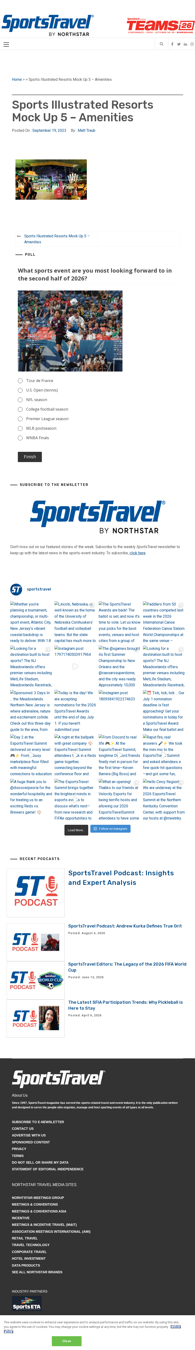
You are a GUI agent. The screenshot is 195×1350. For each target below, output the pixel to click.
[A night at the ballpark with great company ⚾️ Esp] (75, 755)
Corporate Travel (29, 1252)
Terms (18, 1156)
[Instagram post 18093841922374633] (120, 711)
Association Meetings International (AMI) (51, 1231)
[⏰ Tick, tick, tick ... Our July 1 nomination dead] (164, 711)
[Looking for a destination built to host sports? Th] (31, 667)
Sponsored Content (31, 1142)
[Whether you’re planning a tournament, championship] (31, 622)
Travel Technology (30, 1245)
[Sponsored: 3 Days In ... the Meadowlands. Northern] (31, 711)
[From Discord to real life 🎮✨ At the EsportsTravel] (120, 755)
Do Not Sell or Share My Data (40, 1162)
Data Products (26, 1265)
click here (138, 553)
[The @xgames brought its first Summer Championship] (120, 667)
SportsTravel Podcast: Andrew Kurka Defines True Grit (125, 926)
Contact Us (23, 1129)
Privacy (19, 1149)
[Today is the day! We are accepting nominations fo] (75, 711)
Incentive (20, 1218)
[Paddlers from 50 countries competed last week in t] (164, 622)
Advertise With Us (29, 1135)
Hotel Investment (29, 1258)
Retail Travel (25, 1238)
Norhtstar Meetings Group (38, 1198)
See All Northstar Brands (37, 1272)
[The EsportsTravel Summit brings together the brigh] (75, 800)
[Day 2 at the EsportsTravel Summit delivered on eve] (31, 755)
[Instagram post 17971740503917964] (75, 667)
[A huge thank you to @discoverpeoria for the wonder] (31, 800)
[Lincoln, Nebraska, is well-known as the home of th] (75, 622)
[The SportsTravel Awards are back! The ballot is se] (120, 622)
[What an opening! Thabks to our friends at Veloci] (120, 800)
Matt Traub (86, 130)
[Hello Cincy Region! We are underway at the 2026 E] (164, 800)
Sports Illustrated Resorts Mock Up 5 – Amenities (57, 239)
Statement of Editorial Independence (47, 1169)
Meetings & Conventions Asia (39, 1211)
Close (66, 1341)
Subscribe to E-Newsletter (38, 1122)
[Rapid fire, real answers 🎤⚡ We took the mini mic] (164, 755)
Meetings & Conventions (35, 1204)
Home (17, 79)
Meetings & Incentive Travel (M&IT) (44, 1225)
